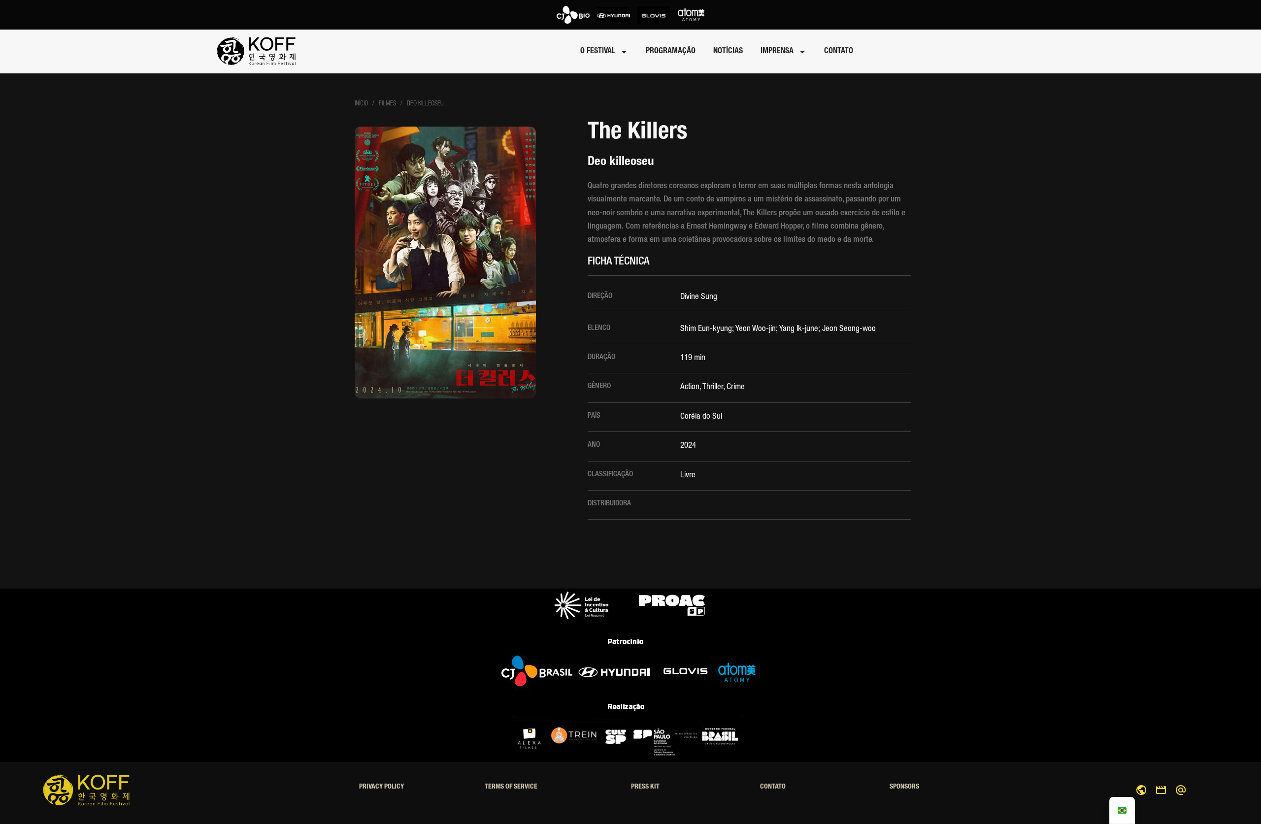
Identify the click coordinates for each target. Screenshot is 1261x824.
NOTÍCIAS (728, 52)
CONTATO (838, 52)
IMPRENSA (777, 52)
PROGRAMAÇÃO (671, 52)
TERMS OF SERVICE (511, 787)
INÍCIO (361, 104)
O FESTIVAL (597, 52)
